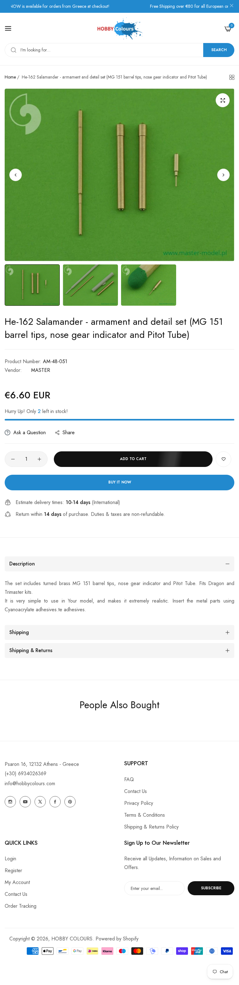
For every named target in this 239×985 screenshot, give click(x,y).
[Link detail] (10, 801)
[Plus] (39, 459)
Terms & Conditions (144, 815)
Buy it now (119, 482)
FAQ (129, 779)
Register (13, 870)
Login (10, 858)
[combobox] (119, 50)
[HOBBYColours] (119, 28)
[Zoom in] (223, 100)
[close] (231, 7)
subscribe (211, 888)
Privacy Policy (138, 803)
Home (10, 77)
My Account (17, 882)
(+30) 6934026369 (25, 773)
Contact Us (135, 791)
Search (219, 50)
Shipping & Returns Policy (151, 826)
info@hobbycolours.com (30, 783)
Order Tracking (20, 906)
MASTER (40, 370)
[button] (223, 175)
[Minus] (12, 459)
